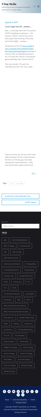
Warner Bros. (24, 341)
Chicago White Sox (26, 276)
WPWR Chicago (9, 371)
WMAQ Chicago (26, 365)
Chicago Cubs (9, 276)
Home (33, 399)
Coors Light (19, 183)
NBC (19, 300)
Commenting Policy (20, 399)
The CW (6, 335)
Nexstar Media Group (26, 317)
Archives (5, 222)
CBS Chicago (17, 252)
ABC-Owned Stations (19, 240)
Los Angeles (29, 294)
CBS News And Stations (12, 264)
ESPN (6, 282)
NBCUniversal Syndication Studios (16, 312)
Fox (5, 288)
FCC (28, 282)
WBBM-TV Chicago (10, 347)
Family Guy (17, 282)
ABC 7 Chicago (9, 246)
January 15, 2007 (11, 22)
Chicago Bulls (29, 270)
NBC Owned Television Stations (15, 306)
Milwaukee (8, 300)
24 (11, 183)
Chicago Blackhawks (11, 270)
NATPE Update (30, 202)
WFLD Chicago (9, 353)
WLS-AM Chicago (24, 359)
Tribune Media (9, 341)
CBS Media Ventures (11, 258)
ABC (5, 240)
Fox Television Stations (12, 294)
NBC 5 (28, 300)
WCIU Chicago (28, 347)
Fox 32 (14, 288)
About (7, 399)
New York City (8, 317)
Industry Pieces (21, 402)
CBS (5, 252)
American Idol (25, 246)
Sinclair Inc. (29, 324)
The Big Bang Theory (25, 329)
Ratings (16, 324)
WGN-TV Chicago (26, 353)
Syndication (8, 329)
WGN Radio (8, 359)
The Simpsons (20, 335)
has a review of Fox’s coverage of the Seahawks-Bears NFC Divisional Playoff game (19, 48)
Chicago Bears (31, 264)
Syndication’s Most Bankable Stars (18, 196)
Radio (6, 324)
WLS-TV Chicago (10, 365)
